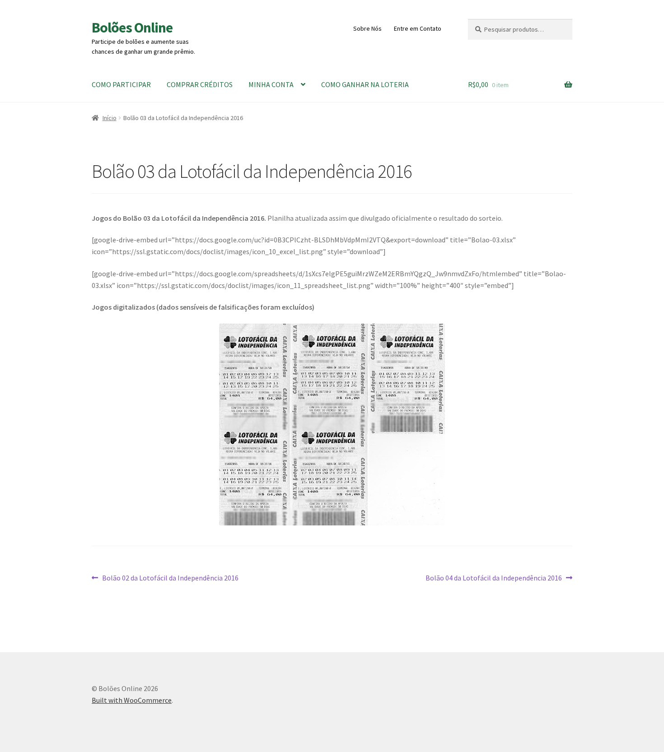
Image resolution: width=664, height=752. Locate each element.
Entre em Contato (417, 28)
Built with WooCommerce (132, 700)
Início (110, 118)
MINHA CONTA (271, 84)
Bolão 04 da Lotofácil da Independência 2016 (494, 578)
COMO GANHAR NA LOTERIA (365, 84)
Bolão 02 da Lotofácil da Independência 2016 (170, 578)
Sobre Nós (367, 28)
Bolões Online (132, 28)
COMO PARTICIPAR (121, 84)
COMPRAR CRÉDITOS (200, 84)
